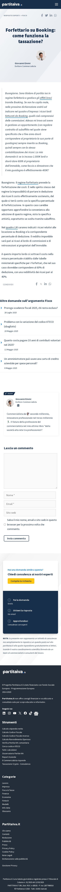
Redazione (7, 837)
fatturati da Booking (16, 116)
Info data (6, 807)
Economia (6, 797)
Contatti (5, 834)
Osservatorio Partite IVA (13, 753)
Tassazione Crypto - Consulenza (16, 764)
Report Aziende (9, 757)
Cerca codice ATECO (11, 746)
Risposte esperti (12, 15)
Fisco (24, 15)
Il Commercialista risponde (14, 760)
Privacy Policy (8, 848)
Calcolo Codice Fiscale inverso (15, 735)
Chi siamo (6, 830)
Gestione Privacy (9, 865)
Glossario (6, 811)
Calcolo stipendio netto (12, 728)
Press (4, 844)
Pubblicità (6, 841)
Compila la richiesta (21, 580)
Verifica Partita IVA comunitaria (15, 742)
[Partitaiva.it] (11, 4)
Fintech (5, 800)
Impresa (5, 786)
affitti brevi (46, 97)
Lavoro (5, 783)
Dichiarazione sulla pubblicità (15, 859)
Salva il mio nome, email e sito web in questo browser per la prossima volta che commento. (32, 524)
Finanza (5, 793)
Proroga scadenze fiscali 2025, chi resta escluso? (31, 308)
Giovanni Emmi (23, 399)
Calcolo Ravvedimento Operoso (16, 739)
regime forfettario (28, 182)
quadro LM (12, 227)
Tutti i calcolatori (9, 750)
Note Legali (7, 855)
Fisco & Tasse (8, 790)
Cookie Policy (8, 851)
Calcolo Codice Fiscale (12, 732)
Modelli (5, 804)
